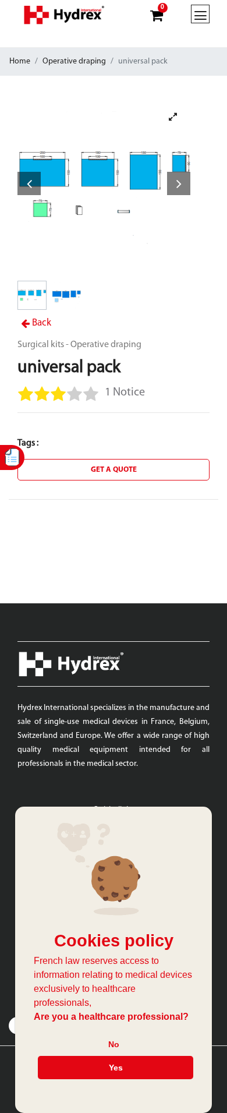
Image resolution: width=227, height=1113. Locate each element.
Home (19, 61)
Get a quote (114, 470)
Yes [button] (116, 1067)
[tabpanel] (103, 185)
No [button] (113, 1044)
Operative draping (74, 61)
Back (40, 323)
